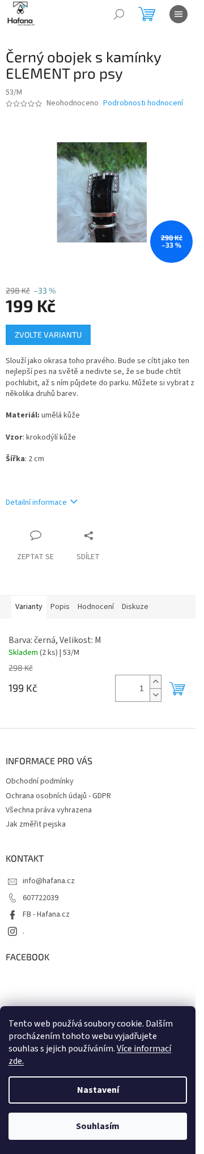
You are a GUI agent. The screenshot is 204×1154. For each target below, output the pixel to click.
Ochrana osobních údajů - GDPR (58, 796)
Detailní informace (36, 502)
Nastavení (98, 1090)
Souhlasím (98, 1126)
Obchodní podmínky (40, 781)
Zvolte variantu (48, 334)
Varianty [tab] (28, 606)
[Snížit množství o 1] (155, 694)
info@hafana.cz (49, 881)
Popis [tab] (60, 606)
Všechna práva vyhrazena (49, 810)
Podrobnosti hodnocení (143, 103)
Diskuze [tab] (135, 606)
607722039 (40, 898)
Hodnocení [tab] (96, 606)
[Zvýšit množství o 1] (155, 681)
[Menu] (178, 14)
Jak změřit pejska (36, 824)
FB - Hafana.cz (46, 914)
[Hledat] (119, 14)
